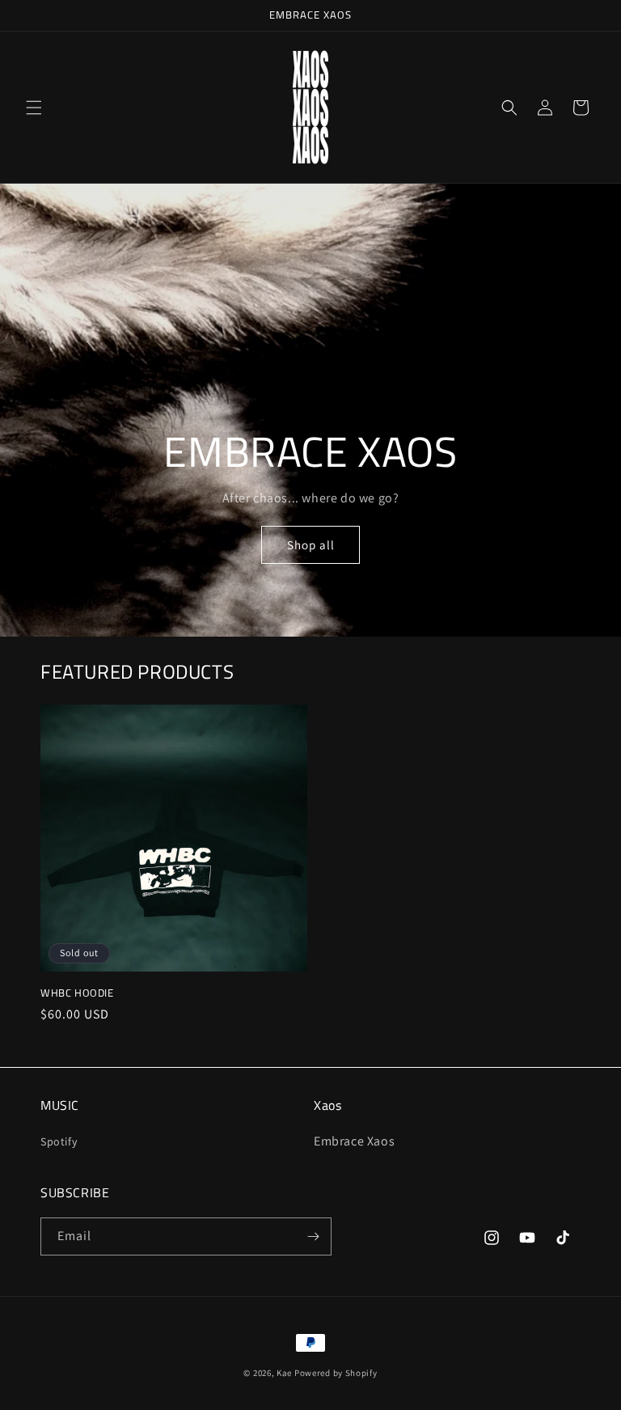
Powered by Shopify (336, 1372)
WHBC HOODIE (77, 993)
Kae (284, 1372)
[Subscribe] (313, 1236)
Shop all (311, 545)
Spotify (58, 1141)
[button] (34, 107)
